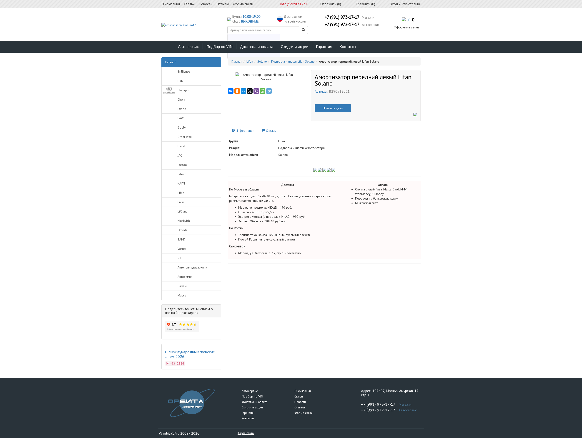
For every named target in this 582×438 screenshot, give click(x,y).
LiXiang (183, 211)
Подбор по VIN (219, 46)
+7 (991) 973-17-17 (342, 17)
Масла (182, 295)
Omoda (183, 230)
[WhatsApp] (262, 91)
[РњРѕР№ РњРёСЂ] (243, 91)
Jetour (182, 174)
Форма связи (303, 413)
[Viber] (256, 91)
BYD (180, 81)
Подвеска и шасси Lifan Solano (293, 61)
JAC (180, 155)
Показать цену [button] (333, 108)
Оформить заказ (406, 27)
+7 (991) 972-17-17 (342, 24)
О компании (302, 391)
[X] (250, 91)
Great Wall (185, 137)
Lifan (181, 193)
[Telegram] (269, 91)
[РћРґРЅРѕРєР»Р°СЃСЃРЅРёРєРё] (237, 91)
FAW (181, 118)
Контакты (348, 46)
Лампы (182, 286)
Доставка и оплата (256, 46)
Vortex (182, 249)
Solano (262, 61)
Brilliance (184, 71)
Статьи (298, 396)
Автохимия (185, 277)
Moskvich (184, 221)
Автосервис (188, 46)
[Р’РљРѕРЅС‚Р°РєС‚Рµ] (230, 91)
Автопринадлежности (192, 267)
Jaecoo (182, 165)
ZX (180, 258)
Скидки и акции (295, 46)
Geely (182, 127)
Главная (236, 61)
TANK (181, 239)
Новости (300, 402)
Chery (182, 99)
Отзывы (299, 407)
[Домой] (167, 46)
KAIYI (181, 183)
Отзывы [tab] (270, 131)
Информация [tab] (244, 131)
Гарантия (324, 46)
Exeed (182, 109)
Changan (183, 90)
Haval (181, 146)
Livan (181, 202)
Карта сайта (246, 433)
